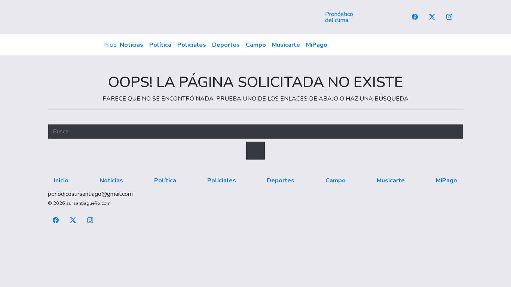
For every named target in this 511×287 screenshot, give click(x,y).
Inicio (110, 45)
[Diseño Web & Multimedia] (255, 238)
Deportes (226, 45)
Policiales (191, 45)
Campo (256, 45)
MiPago (316, 45)
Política (160, 45)
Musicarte (286, 45)
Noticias (131, 45)
